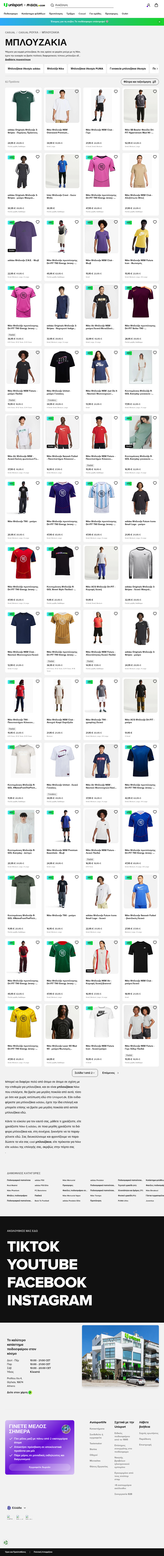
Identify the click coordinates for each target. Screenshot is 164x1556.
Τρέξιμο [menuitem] (70, 14)
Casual (10, 32)
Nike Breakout (152, 1191)
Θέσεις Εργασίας (99, 1467)
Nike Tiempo (95, 1196)
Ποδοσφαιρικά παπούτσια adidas (102, 1186)
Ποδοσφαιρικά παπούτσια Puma (102, 1191)
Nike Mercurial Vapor (72, 1196)
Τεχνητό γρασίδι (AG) (127, 1186)
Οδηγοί (94, 1455)
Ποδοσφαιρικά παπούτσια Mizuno (18, 1201)
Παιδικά (38, 1196)
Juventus (150, 1201)
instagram (49, 1301)
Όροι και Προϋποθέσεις (15, 1552)
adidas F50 (39, 1180)
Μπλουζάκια (50, 32)
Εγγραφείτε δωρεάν (39, 1467)
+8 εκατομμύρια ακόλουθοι (123, 1487)
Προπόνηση (95, 1201)
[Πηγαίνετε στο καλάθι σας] (156, 5)
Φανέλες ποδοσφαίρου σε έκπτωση (74, 1191)
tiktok (33, 1247)
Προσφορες (68, 1186)
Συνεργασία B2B (123, 1494)
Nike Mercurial (69, 1180)
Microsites (95, 1461)
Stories (93, 1449)
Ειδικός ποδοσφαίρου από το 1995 (122, 1436)
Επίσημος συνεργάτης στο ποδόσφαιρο (123, 1448)
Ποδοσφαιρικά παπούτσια (18, 1180)
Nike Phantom (13, 1191)
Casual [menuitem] (82, 14)
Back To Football (42, 1201)
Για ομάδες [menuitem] (95, 14)
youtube (42, 1265)
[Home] (24, 5)
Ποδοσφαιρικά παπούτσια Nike (129, 1180)
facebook (46, 1283)
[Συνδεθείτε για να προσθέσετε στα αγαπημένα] (37, 91)
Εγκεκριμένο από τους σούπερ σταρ (124, 1476)
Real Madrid (12, 1186)
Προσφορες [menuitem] (111, 14)
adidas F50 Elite (42, 1186)
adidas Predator (97, 1180)
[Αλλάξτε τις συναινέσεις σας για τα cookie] (6, 1542)
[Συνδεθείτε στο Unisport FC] (148, 5)
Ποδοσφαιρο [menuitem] (11, 14)
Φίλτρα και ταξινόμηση (137, 82)
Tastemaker (96, 1443)
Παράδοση (145, 1439)
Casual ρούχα (28, 32)
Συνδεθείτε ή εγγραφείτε (96, 1436)
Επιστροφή (145, 1445)
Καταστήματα (97, 1429)
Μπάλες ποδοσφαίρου (17, 1196)
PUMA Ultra (123, 1201)
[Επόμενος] (157, 68)
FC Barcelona (40, 1191)
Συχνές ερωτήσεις (148, 1433)
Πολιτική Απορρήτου (43, 1552)
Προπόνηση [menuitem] (56, 14)
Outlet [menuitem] (125, 14)
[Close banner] (159, 22)
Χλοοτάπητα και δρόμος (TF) (130, 1191)
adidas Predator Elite (71, 1201)
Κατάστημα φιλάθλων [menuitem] (33, 14)
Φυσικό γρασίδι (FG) (127, 1196)
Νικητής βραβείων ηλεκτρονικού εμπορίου (122, 1462)
